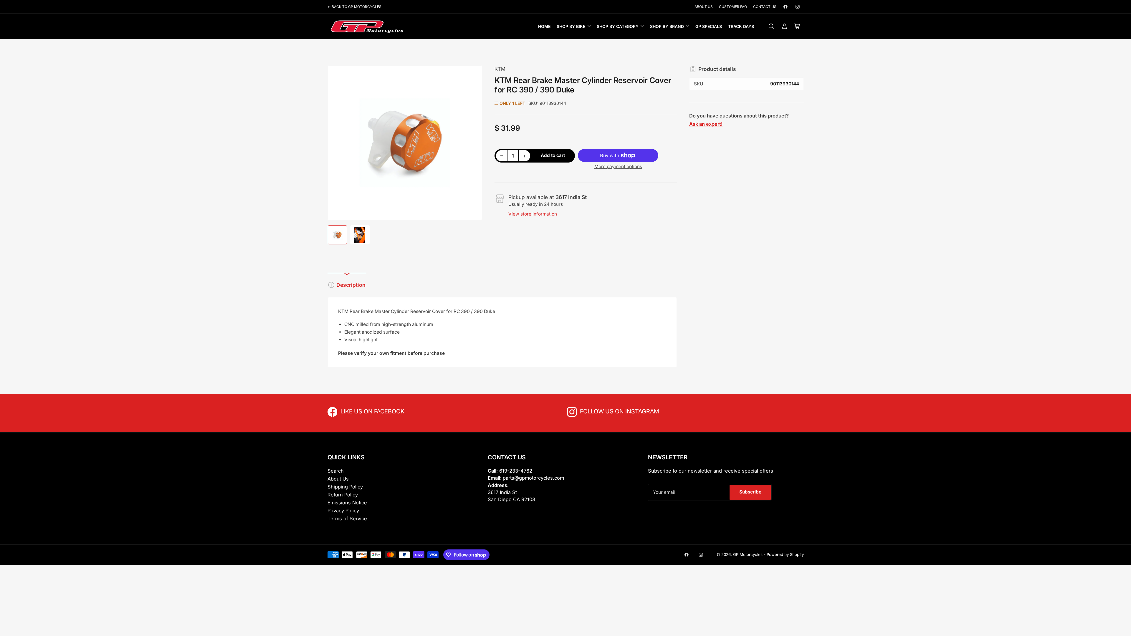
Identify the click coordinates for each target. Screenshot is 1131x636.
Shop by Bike (571, 26)
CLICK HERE (353, 411)
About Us (338, 479)
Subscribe (750, 492)
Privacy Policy (343, 511)
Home (544, 26)
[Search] (771, 26)
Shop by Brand (667, 26)
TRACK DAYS (741, 26)
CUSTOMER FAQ (733, 6)
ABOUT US (704, 6)
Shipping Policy (345, 487)
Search (336, 471)
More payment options (618, 166)
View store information (532, 214)
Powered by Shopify (785, 554)
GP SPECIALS (708, 26)
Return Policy (343, 495)
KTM (500, 69)
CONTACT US (764, 6)
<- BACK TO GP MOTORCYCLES (354, 6)
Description (351, 285)
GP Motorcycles (748, 554)
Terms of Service (347, 518)
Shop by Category (618, 26)
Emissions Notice (347, 503)
